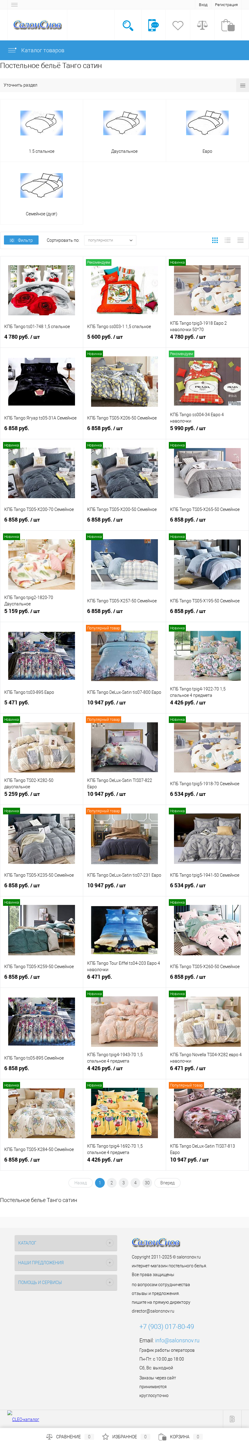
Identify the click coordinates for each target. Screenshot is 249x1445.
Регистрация (226, 4)
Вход (203, 4)
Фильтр (25, 240)
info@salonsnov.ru (177, 1340)
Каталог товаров (42, 50)
